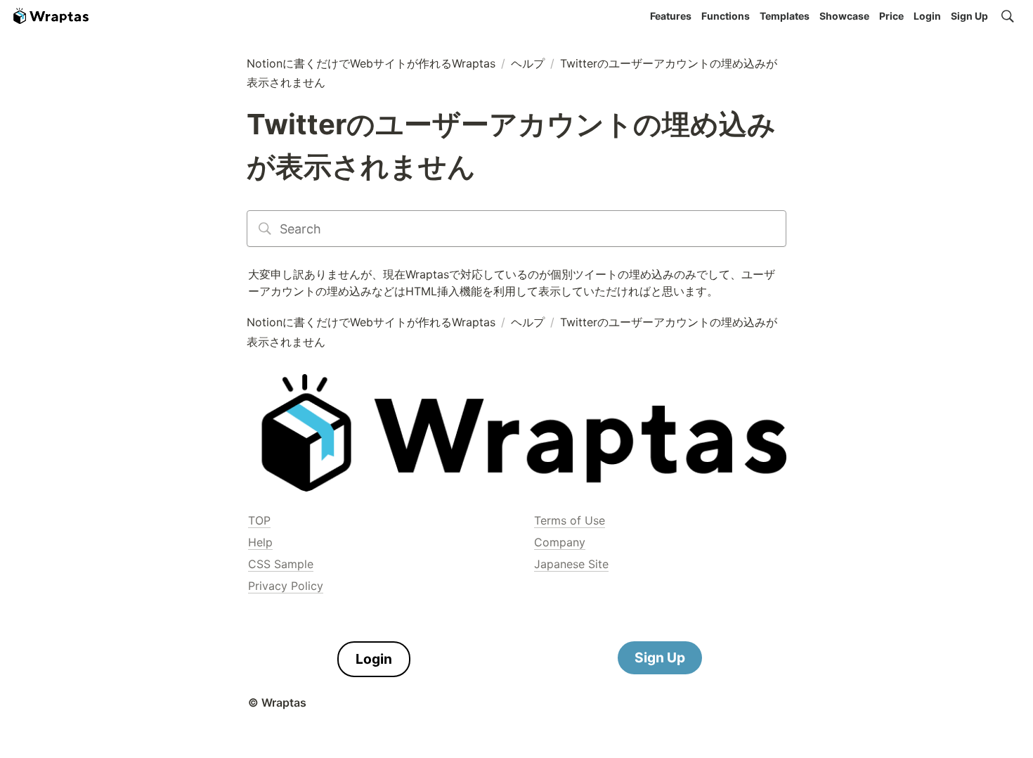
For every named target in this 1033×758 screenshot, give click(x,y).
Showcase (844, 16)
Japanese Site (571, 564)
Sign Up (969, 16)
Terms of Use (569, 520)
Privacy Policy (285, 586)
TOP (259, 520)
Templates (785, 16)
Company (559, 542)
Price (891, 16)
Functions (725, 16)
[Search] (1008, 16)
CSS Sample (280, 564)
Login (927, 16)
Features (670, 16)
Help (260, 542)
